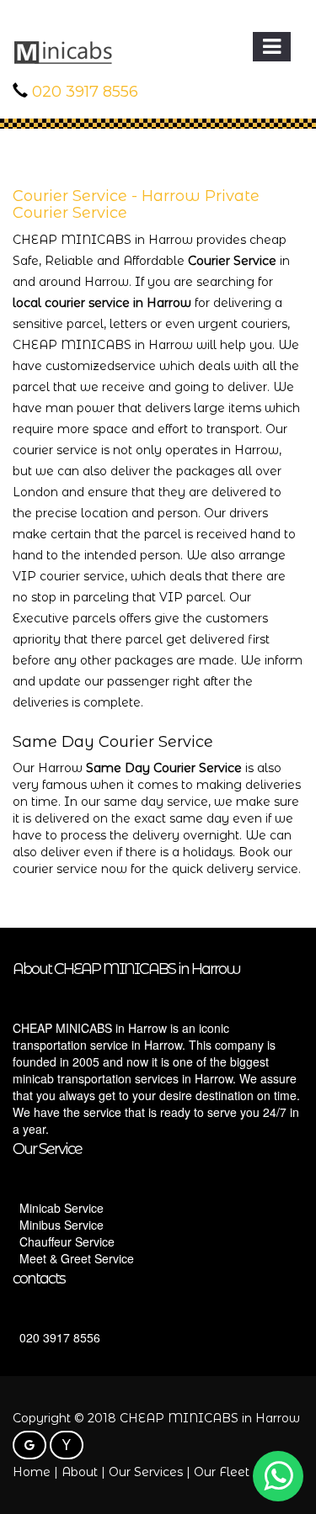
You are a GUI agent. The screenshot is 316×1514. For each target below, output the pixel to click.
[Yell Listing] (66, 1445)
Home (32, 1472)
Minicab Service (61, 1207)
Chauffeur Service (67, 1241)
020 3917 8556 (85, 91)
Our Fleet (221, 1472)
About (80, 1472)
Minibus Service (61, 1224)
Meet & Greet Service (76, 1258)
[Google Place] (29, 1445)
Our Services (146, 1472)
